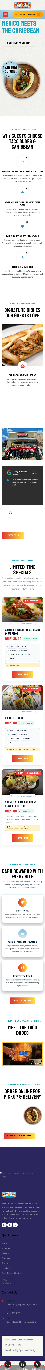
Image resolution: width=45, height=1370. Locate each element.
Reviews (5, 1303)
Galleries (6, 1293)
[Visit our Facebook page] (9, 1264)
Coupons (6, 1298)
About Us (6, 1288)
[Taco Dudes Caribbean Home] (9, 1235)
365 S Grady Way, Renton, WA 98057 (22, 1344)
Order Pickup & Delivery (12, 1313)
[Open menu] (5, 14)
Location (6, 1308)
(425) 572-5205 (13, 1353)
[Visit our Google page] (4, 1264)
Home (4, 1283)
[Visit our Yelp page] (15, 1264)
